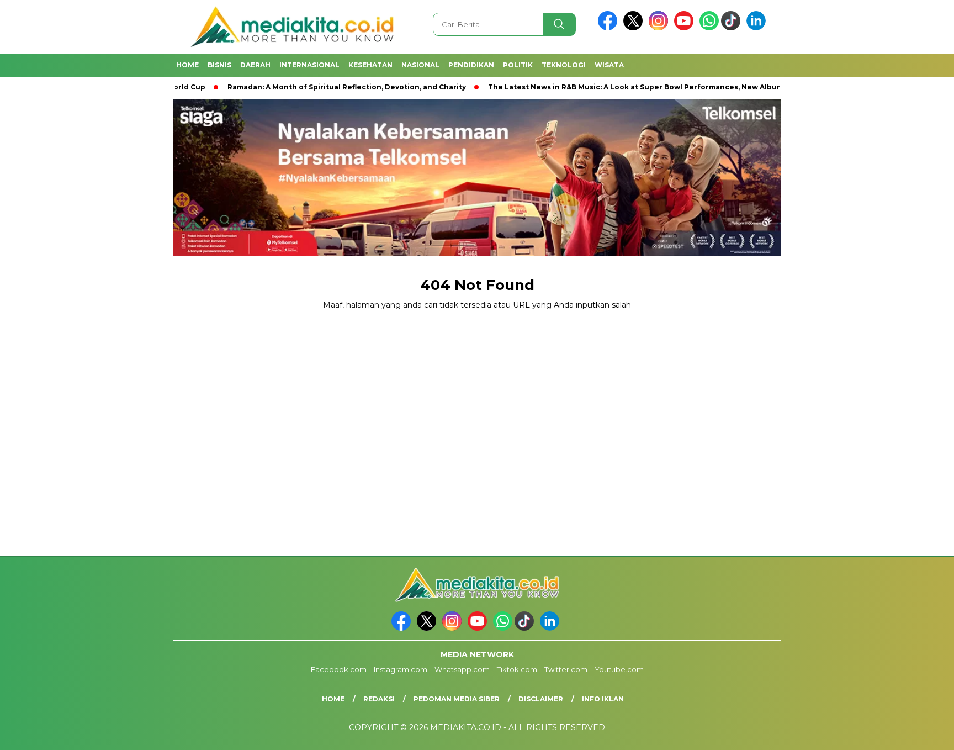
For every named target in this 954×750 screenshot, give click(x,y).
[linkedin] (758, 28)
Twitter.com (565, 669)
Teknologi (564, 65)
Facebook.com (339, 669)
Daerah (255, 65)
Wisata (609, 65)
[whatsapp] (709, 28)
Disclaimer (540, 699)
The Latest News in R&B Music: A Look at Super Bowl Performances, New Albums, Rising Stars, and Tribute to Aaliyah (673, 87)
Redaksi (379, 699)
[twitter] (634, 28)
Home (187, 65)
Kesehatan (370, 65)
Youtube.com (619, 669)
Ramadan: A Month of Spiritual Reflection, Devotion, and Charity (315, 87)
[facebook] (609, 28)
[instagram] (660, 28)
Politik (518, 65)
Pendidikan (471, 65)
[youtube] (685, 28)
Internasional (309, 65)
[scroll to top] (916, 732)
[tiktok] (732, 28)
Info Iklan (603, 699)
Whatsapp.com (462, 669)
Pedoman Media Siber (457, 699)
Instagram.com (400, 669)
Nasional (420, 65)
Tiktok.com (517, 669)
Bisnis (219, 65)
